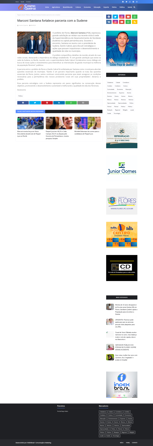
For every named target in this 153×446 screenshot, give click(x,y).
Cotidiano (117, 86)
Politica (28, 15)
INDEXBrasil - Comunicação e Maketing (39, 443)
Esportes (121, 93)
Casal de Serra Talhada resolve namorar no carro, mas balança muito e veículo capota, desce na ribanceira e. (126, 336)
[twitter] (126, 2)
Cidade (118, 82)
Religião (125, 110)
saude (132, 110)
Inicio (17, 2)
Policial (109, 106)
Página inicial (21, 15)
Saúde (109, 113)
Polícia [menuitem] (114, 7)
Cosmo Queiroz (23, 25)
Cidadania (110, 82)
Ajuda (22, 2)
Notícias (131, 100)
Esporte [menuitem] (106, 7)
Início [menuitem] (47, 7)
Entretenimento (111, 93)
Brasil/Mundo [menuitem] (67, 7)
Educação (128, 89)
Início (121, 442)
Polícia (131, 103)
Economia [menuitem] (87, 7)
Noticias (123, 100)
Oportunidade (111, 103)
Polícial (116, 106)
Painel (128, 442)
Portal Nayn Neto (62, 411)
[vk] (109, 22)
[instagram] (136, 2)
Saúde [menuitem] (130, 7)
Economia (120, 89)
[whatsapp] (130, 2)
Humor (123, 96)
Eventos (109, 96)
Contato (28, 2)
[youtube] (128, 17)
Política (130, 106)
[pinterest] (133, 2)
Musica (130, 96)
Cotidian (109, 86)
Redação (109, 110)
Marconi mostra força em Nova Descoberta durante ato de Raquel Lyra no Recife (28, 134)
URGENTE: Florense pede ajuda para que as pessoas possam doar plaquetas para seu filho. (125, 323)
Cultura (125, 86)
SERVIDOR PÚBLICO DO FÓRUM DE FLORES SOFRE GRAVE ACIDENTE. (125, 347)
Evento (129, 93)
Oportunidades (122, 103)
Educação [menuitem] (97, 7)
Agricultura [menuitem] (56, 7)
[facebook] (123, 2)
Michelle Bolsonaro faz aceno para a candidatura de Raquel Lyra (86, 133)
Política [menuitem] (122, 7)
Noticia (116, 100)
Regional (117, 110)
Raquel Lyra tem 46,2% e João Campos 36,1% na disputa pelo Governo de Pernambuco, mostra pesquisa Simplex (57, 135)
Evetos (117, 96)
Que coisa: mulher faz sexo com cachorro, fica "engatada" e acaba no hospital (126, 357)
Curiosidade (110, 89)
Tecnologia (117, 113)
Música (109, 100)
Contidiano (126, 82)
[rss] (134, 22)
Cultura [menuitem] (78, 7)
